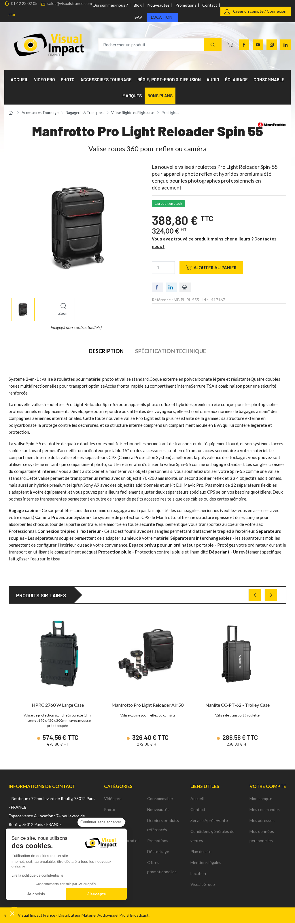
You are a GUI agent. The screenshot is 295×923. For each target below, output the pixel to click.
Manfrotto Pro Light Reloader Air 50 (147, 705)
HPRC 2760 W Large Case (58, 705)
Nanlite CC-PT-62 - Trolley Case (237, 705)
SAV (138, 17)
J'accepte (96, 894)
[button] (12, 913)
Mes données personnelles (261, 836)
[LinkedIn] (285, 44)
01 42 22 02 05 (24, 3)
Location (161, 17)
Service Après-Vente (209, 820)
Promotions (185, 5)
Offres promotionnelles (162, 867)
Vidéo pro (113, 798)
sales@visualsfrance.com (69, 3)
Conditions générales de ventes (212, 836)
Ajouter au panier (215, 267)
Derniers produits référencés (163, 825)
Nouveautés (159, 5)
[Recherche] (213, 44)
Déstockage (158, 851)
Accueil (197, 798)
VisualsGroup (202, 884)
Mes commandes (264, 809)
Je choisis (36, 894)
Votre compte (267, 786)
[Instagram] (271, 44)
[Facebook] (244, 44)
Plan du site (200, 851)
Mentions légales (205, 862)
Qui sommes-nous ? (110, 5)
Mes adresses (262, 820)
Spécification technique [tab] (170, 351)
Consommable (160, 798)
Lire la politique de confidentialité (37, 875)
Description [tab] (106, 351)
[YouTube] (258, 44)
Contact (209, 5)
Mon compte (260, 798)
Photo (109, 809)
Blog (138, 5)
